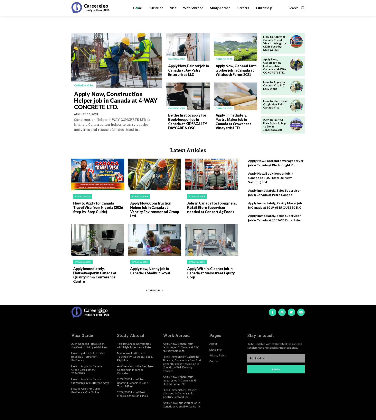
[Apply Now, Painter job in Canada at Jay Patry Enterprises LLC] (188, 47)
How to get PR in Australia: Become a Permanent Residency (87, 356)
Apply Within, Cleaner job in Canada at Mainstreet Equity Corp (211, 273)
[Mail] (282, 312)
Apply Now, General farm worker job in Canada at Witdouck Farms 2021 (236, 70)
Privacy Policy (217, 355)
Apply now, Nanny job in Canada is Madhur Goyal (150, 271)
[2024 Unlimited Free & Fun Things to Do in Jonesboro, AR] (296, 124)
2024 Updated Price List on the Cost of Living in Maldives (89, 345)
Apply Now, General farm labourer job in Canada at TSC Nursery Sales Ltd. (181, 347)
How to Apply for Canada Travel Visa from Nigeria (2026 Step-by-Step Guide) (274, 43)
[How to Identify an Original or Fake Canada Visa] (296, 106)
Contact (214, 361)
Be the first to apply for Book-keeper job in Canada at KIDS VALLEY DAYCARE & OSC (187, 121)
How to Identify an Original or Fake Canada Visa (275, 104)
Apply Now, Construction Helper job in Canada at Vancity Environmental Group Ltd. (154, 209)
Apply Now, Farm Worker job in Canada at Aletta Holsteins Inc (182, 404)
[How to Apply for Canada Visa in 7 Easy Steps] (296, 87)
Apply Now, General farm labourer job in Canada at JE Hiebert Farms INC (179, 380)
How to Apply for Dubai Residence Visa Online (85, 390)
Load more (153, 290)
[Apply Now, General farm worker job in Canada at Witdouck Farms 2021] (235, 47)
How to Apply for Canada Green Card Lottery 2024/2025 (86, 369)
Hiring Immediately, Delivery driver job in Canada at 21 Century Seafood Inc (180, 393)
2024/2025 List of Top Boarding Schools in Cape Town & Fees (132, 382)
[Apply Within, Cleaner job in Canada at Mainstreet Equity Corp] (211, 240)
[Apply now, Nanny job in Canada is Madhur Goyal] (154, 240)
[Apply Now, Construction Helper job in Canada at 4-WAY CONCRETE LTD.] (116, 60)
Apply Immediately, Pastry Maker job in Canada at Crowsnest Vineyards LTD (233, 121)
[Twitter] (291, 312)
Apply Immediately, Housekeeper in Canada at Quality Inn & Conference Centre (95, 275)
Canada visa (83, 85)
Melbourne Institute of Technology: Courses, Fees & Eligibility (135, 356)
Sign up (276, 369)
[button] (296, 8)
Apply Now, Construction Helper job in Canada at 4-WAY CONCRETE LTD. (115, 100)
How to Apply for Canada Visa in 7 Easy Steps (274, 85)
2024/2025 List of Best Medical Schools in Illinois (132, 393)
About (213, 343)
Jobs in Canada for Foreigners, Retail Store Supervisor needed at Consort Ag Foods (212, 207)
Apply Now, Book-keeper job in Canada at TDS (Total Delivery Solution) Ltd (270, 177)
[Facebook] (272, 312)
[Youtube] (301, 312)
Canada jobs (176, 58)
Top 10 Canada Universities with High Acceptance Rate (134, 345)
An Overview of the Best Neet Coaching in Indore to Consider (136, 369)
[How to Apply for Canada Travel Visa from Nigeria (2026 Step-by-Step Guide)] (296, 41)
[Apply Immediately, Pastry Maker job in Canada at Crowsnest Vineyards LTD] (235, 96)
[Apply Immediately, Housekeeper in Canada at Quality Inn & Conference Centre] (97, 240)
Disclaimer (215, 349)
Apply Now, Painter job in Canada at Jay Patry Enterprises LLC (188, 70)
